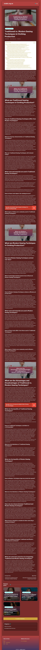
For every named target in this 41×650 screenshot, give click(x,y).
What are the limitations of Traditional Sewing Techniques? (16, 61)
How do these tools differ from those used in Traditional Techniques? (17, 55)
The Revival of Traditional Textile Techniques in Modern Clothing (29, 596)
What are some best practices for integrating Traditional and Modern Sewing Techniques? (18, 68)
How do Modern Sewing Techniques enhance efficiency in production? (17, 53)
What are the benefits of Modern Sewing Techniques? (15, 62)
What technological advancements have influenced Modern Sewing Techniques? (19, 52)
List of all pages (24, 641)
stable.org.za (8, 3)
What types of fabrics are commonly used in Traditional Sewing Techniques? (18, 49)
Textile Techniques (9, 28)
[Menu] (37, 3)
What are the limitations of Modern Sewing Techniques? (15, 64)
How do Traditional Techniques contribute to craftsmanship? (16, 60)
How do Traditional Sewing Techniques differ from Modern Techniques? (17, 45)
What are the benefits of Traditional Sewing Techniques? (15, 59)
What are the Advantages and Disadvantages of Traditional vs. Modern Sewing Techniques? (18, 58)
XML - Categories (6, 642)
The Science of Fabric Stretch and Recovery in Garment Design (10, 611)
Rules (4, 641)
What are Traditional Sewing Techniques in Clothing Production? (16, 44)
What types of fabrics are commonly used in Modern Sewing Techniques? (17, 56)
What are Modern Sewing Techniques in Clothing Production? (15, 50)
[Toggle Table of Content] (34, 43)
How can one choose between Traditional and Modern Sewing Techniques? (18, 65)
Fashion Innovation (7, 626)
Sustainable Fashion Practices (9, 628)
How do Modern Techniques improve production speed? (15, 63)
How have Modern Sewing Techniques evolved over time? (15, 51)
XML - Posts (5, 643)
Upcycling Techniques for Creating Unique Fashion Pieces (11, 596)
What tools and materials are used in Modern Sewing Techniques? (16, 54)
